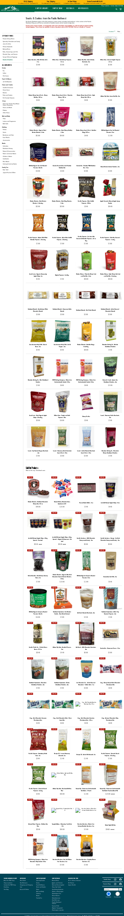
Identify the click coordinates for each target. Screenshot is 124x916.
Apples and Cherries (57, 883)
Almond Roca (55, 880)
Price (119, 31)
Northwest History (8, 148)
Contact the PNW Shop (10, 885)
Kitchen (5, 93)
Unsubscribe (117, 897)
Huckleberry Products (57, 889)
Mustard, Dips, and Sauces (10, 54)
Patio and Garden (7, 95)
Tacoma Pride (55, 906)
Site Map (6, 889)
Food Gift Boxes (40, 885)
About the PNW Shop (9, 880)
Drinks (38, 883)
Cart (21, 887)
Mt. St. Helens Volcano (74, 880)
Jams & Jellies (7, 44)
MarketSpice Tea (56, 893)
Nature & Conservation (9, 151)
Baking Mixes (6, 49)
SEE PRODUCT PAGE (38, 507)
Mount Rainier (56, 895)
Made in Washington (57, 891)
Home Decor (6, 90)
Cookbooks (6, 159)
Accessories (6, 140)
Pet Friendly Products (8, 98)
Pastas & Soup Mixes (8, 39)
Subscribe (108, 897)
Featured (112, 31)
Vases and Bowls (7, 107)
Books (38, 895)
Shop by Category (41, 8)
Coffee (4, 73)
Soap (4, 118)
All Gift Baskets (7, 82)
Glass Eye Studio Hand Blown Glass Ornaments (11, 104)
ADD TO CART (41, 65)
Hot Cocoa (6, 76)
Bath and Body (40, 891)
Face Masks (6, 137)
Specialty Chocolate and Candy (11, 41)
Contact (112, 6)
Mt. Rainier (71, 883)
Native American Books (9, 153)
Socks (4, 132)
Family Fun (39, 898)
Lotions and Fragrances (9, 121)
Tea (3, 71)
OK (120, 889)
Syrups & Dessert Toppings (10, 57)
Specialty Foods (40, 880)
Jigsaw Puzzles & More (9, 172)
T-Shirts (5, 129)
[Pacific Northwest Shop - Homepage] (10, 10)
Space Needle (72, 885)
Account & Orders (119, 6)
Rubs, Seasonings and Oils (10, 52)
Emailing (6, 887)
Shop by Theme (57, 8)
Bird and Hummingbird (58, 885)
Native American (56, 898)
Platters (5, 110)
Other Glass (6, 113)
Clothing (38, 893)
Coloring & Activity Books (10, 164)
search (116, 9)
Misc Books (6, 161)
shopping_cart (121, 9)
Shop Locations (105, 6)
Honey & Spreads (7, 46)
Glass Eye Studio (56, 887)
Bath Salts (5, 124)
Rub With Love (56, 900)
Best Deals (70, 8)
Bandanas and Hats (8, 135)
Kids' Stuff (5, 170)
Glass (37, 889)
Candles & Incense (8, 87)
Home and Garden (41, 887)
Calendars (5, 146)
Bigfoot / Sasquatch (57, 908)
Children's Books (7, 156)
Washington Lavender (58, 910)
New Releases (83, 8)
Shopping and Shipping (26, 885)
